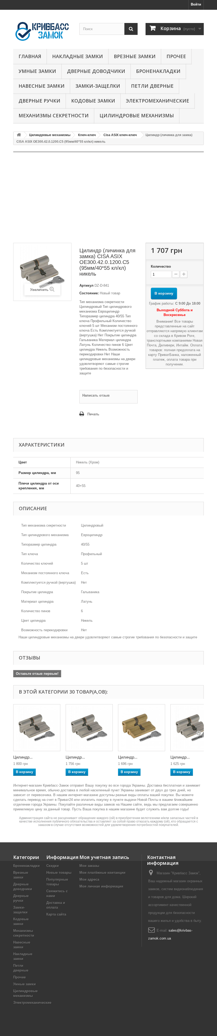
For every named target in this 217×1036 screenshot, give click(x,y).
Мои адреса (89, 879)
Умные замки (37, 71)
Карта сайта (56, 914)
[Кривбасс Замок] (42, 31)
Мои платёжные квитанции (102, 873)
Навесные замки (42, 86)
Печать (93, 414)
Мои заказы (89, 866)
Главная (30, 56)
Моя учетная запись (104, 857)
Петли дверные (152, 86)
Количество (161, 266)
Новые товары (58, 873)
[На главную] (19, 135)
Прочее (176, 56)
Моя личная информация (101, 886)
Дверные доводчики (96, 71)
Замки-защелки (97, 86)
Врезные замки (135, 56)
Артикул (86, 285)
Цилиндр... (23, 757)
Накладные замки (77, 56)
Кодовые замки (93, 100)
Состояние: (89, 293)
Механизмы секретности (54, 115)
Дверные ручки (39, 100)
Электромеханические (157, 100)
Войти (196, 4)
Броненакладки (158, 71)
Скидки (52, 866)
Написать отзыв (96, 395)
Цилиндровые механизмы (137, 115)
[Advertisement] (108, 198)
